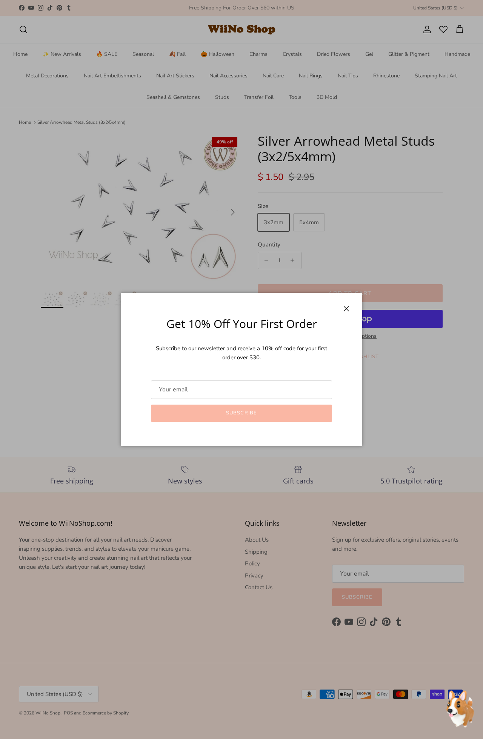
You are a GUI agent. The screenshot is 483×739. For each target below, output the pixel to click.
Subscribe (241, 413)
